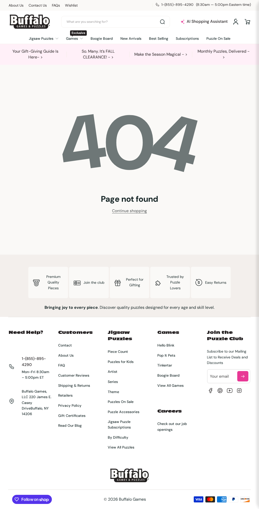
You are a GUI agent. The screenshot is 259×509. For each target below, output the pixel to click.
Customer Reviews (73, 375)
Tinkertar (164, 365)
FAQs (56, 5)
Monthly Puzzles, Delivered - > (224, 54)
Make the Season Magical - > (160, 54)
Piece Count (118, 351)
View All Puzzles (121, 447)
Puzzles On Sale (121, 401)
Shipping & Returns (74, 385)
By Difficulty (118, 437)
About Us (16, 5)
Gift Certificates (71, 415)
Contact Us (38, 5)
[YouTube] (230, 391)
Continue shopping (129, 210)
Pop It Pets (166, 355)
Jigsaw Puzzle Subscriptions (119, 424)
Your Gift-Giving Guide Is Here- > (35, 54)
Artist (112, 371)
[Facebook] (210, 391)
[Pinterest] (220, 391)
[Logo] (29, 22)
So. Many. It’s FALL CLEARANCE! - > (98, 54)
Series (113, 381)
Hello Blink (165, 345)
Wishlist (71, 5)
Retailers (65, 395)
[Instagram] (239, 391)
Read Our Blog (70, 425)
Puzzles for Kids (121, 361)
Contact (65, 345)
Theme (113, 392)
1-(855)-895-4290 (34, 362)
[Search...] (162, 22)
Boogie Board (168, 375)
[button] (247, 21)
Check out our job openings (172, 426)
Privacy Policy (69, 405)
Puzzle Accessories (123, 412)
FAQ (61, 365)
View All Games (170, 385)
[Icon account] (236, 22)
